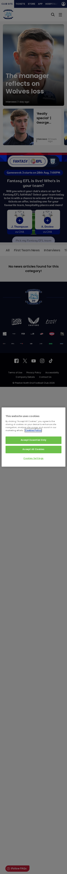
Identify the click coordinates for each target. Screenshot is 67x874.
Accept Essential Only (33, 440)
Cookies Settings (33, 458)
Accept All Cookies (33, 449)
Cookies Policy (33, 430)
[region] (33, 437)
